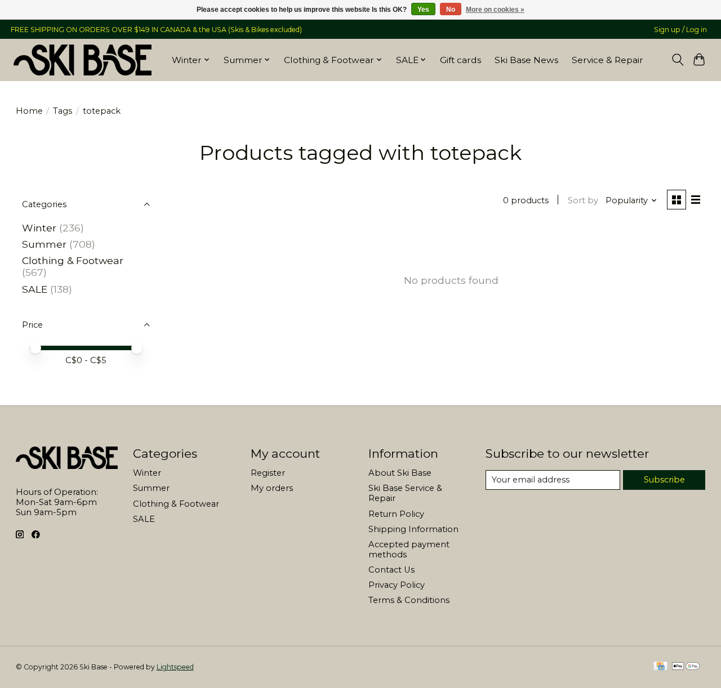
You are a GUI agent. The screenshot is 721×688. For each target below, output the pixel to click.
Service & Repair (607, 60)
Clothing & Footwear (72, 260)
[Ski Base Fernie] (83, 60)
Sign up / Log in (680, 29)
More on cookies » (495, 10)
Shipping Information (413, 529)
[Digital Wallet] (686, 667)
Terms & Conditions (408, 600)
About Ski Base (399, 473)
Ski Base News (526, 60)
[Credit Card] (660, 667)
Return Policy (396, 514)
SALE (34, 289)
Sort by (583, 200)
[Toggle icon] (677, 60)
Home (29, 111)
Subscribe (664, 480)
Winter (39, 228)
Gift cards (460, 60)
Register (268, 473)
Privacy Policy (396, 585)
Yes (423, 10)
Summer (44, 244)
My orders (272, 488)
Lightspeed (175, 667)
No (450, 10)
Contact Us (391, 570)
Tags (62, 111)
